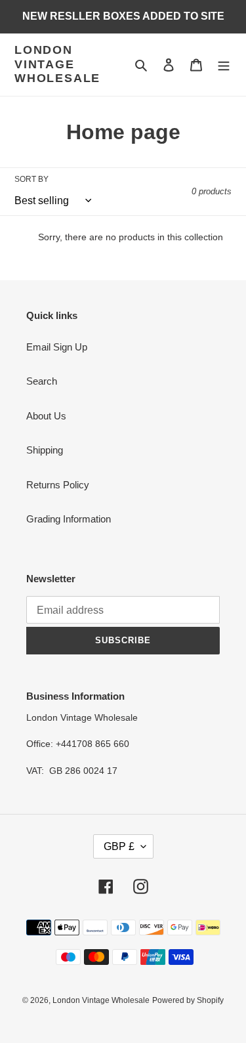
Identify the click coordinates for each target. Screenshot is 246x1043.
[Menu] (223, 65)
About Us (46, 415)
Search (41, 381)
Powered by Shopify (188, 1000)
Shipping (44, 450)
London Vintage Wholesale (57, 64)
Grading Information (68, 518)
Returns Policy (57, 484)
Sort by (31, 179)
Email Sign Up (56, 346)
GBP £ (119, 846)
